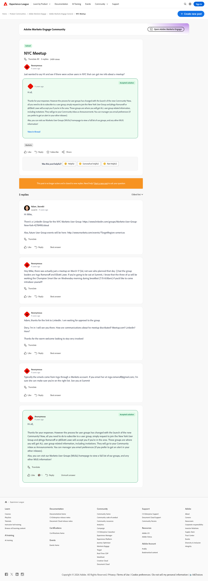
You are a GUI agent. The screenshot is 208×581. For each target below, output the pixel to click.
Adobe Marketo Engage (37, 14)
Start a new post (101, 183)
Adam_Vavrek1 (37, 206)
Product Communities (18, 14)
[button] (191, 14)
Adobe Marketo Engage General (61, 14)
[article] (80, 227)
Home (4, 14)
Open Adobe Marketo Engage (168, 29)
